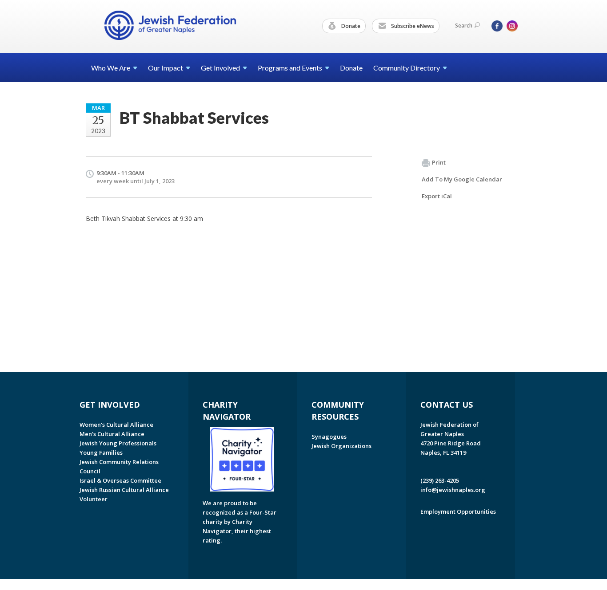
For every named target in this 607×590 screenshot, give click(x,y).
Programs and (290, 67)
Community (406, 67)
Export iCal (437, 196)
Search (463, 25)
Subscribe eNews (412, 26)
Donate (350, 26)
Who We (110, 67)
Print (439, 162)
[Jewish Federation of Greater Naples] (170, 25)
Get (220, 67)
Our (165, 67)
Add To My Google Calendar (462, 179)
